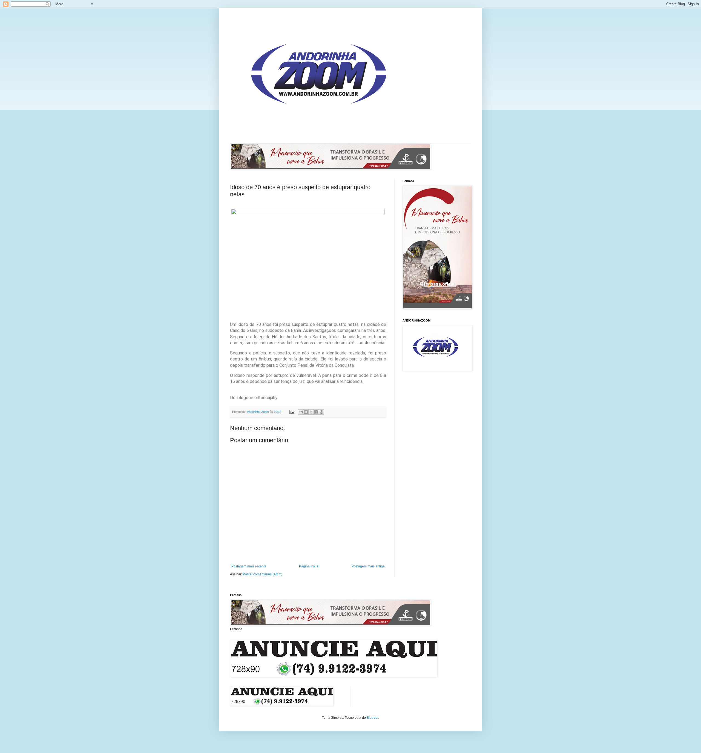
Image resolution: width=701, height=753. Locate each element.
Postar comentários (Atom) (262, 574)
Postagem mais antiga (368, 566)
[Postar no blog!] (306, 412)
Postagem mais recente (248, 566)
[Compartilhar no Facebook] (316, 412)
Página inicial (309, 566)
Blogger (372, 718)
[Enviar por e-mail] (300, 412)
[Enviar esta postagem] (291, 411)
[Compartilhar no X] (311, 412)
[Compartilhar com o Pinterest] (321, 412)
